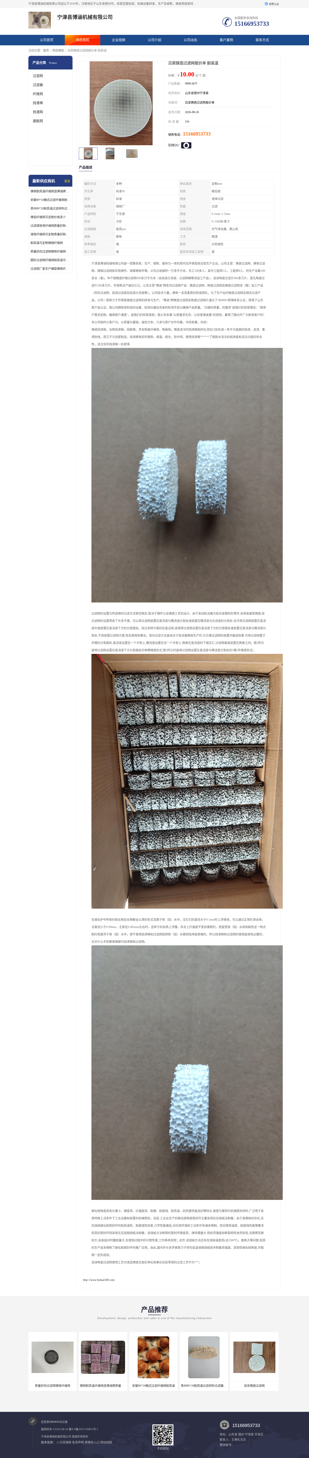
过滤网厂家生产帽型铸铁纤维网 (50, 268)
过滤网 (38, 76)
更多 (67, 181)
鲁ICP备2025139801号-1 (83, 1429)
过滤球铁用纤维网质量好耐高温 (50, 225)
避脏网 (38, 121)
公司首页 (46, 40)
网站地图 (106, 1442)
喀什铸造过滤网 (204, 1385)
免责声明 (78, 1442)
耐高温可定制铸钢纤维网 (46, 242)
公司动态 (190, 40)
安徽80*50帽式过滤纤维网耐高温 (50, 199)
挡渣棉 (38, 103)
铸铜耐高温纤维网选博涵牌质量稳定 (50, 191)
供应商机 (82, 40)
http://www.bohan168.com (99, 1280)
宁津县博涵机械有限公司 (56, 1436)
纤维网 (38, 94)
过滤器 (38, 85)
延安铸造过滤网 (153, 1385)
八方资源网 (64, 1442)
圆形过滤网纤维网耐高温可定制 (50, 260)
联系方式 (262, 40)
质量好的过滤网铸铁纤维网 (48, 251)
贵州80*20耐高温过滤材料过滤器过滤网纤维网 (50, 208)
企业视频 (118, 40)
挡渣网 (38, 112)
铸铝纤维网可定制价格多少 (48, 217)
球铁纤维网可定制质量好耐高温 (50, 234)
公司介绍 (154, 40)
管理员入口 (92, 1442)
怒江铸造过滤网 (254, 1385)
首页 (46, 50)
